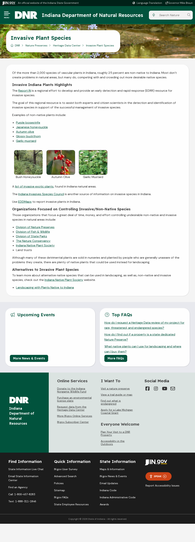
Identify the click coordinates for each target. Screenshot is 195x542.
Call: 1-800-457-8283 (21, 494)
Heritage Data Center (67, 45)
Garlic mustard (26, 141)
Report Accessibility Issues (162, 485)
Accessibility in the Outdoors (113, 442)
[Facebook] (148, 388)
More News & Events (29, 358)
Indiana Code (108, 490)
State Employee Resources (71, 504)
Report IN (24, 91)
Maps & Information (112, 469)
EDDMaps (25, 202)
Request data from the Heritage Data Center (71, 408)
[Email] (173, 388)
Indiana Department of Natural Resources (92, 15)
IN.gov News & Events (113, 476)
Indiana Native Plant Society (35, 245)
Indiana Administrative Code (118, 497)
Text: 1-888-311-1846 (22, 501)
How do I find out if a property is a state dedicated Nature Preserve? (139, 337)
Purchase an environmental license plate (74, 399)
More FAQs (116, 358)
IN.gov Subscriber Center (73, 422)
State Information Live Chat (26, 469)
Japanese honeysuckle (32, 127)
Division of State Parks (31, 236)
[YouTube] (164, 388)
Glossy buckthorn (28, 136)
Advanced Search (65, 476)
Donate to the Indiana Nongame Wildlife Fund (71, 390)
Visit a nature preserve (115, 388)
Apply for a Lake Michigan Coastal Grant (117, 411)
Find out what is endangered (111, 402)
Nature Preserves (36, 45)
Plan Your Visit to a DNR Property (115, 433)
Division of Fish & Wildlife (33, 232)
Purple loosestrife (28, 123)
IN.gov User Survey (66, 469)
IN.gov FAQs (61, 497)
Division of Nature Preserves (35, 227)
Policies (59, 483)
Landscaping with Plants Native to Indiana (45, 287)
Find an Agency (18, 487)
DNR (17, 45)
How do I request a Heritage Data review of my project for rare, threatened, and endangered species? (144, 325)
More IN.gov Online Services (74, 416)
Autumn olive (25, 132)
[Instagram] (156, 388)
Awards (104, 504)
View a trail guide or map (116, 394)
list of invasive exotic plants (34, 186)
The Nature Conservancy (33, 241)
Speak (157, 476)
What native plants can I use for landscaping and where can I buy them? (142, 349)
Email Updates (109, 483)
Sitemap (59, 490)
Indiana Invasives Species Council (41, 194)
